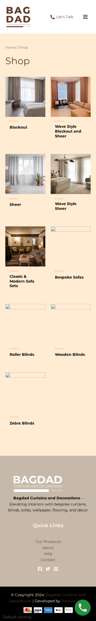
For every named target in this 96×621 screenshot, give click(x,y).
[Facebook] (40, 568)
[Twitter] (48, 568)
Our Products (48, 541)
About (48, 548)
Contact (48, 560)
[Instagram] (56, 568)
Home (10, 47)
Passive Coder (74, 601)
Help (48, 553)
